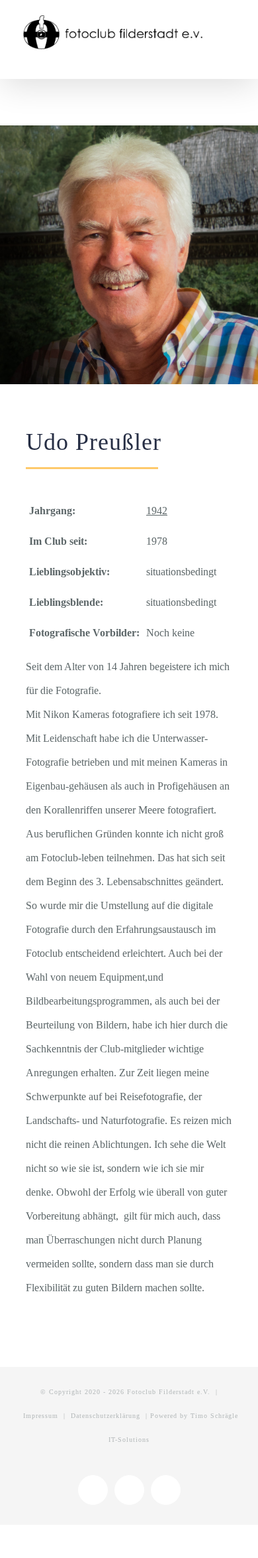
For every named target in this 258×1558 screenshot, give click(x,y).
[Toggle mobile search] (209, 59)
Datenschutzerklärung (105, 1415)
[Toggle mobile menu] (233, 59)
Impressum (40, 1415)
